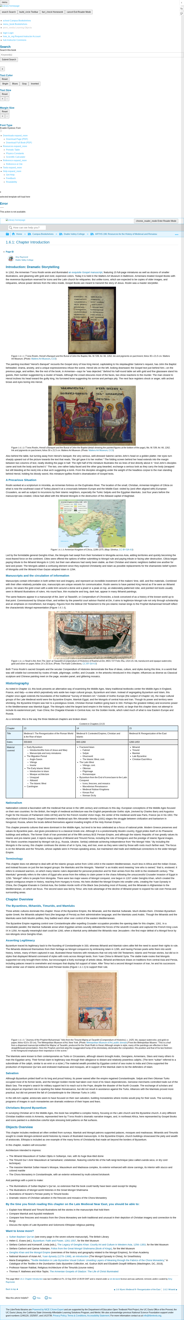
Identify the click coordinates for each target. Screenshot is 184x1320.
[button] (11, 178)
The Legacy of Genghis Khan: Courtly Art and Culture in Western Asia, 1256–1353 (101, 1244)
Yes (38, 1298)
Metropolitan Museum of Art (99, 1042)
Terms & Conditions (76, 1315)
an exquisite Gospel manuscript (85, 272)
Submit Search (9, 59)
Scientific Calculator (15, 157)
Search (10, 227)
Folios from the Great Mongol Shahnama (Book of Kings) (81, 1248)
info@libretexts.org (152, 1315)
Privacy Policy (59, 1315)
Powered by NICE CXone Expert (48, 1309)
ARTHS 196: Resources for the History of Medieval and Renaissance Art (130, 234)
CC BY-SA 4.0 (125, 549)
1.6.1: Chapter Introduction (31, 1279)
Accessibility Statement (98, 1315)
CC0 (53, 359)
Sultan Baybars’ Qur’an (21, 1236)
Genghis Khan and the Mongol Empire (29, 1252)
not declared (115, 1279)
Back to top (11, 1289)
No (50, 1298)
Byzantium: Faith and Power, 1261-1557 (54, 1240)
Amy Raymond (21, 257)
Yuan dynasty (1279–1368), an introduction (65, 1256)
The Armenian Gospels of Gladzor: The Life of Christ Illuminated (84, 1271)
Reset (5, 79)
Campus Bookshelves (43, 234)
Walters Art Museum (40, 359)
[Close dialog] (2, 207)
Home (19, 234)
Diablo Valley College (74, 234)
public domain (120, 1042)
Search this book (8, 50)
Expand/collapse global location (176, 233)
